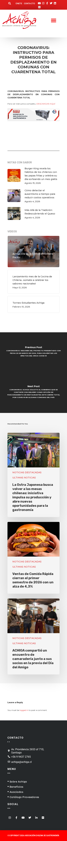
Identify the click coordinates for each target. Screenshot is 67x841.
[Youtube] (39, 2)
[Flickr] (39, 6)
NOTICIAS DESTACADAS (26, 472)
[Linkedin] (55, 2)
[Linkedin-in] (36, 816)
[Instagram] (43, 2)
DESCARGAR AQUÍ (45, 104)
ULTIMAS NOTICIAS (24, 477)
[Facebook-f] (47, 2)
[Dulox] (33, 123)
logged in (24, 710)
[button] (9, 4)
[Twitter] (51, 2)
